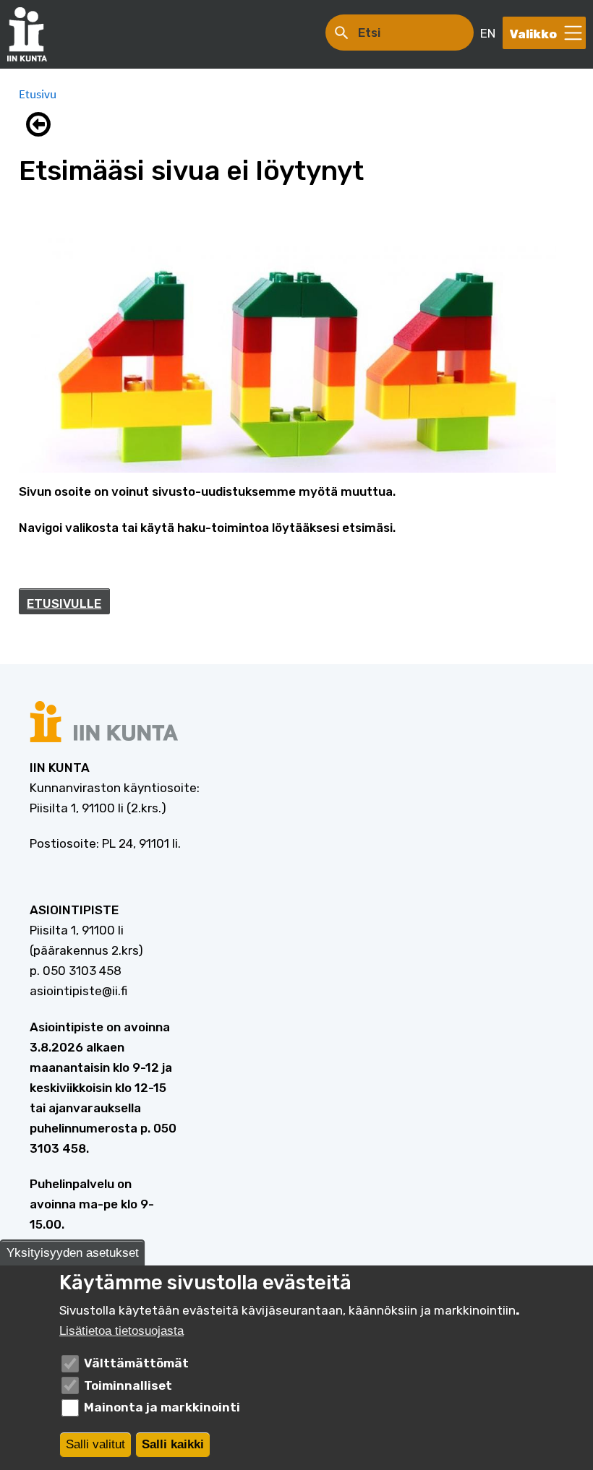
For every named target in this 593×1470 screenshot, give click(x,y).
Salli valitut (95, 1444)
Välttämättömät (136, 1363)
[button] (42, 124)
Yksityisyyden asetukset (73, 1253)
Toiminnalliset (128, 1385)
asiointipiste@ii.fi (78, 991)
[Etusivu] (34, 34)
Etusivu (37, 94)
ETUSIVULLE (64, 603)
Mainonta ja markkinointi (162, 1407)
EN (487, 33)
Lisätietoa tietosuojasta (121, 1331)
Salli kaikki (173, 1444)
